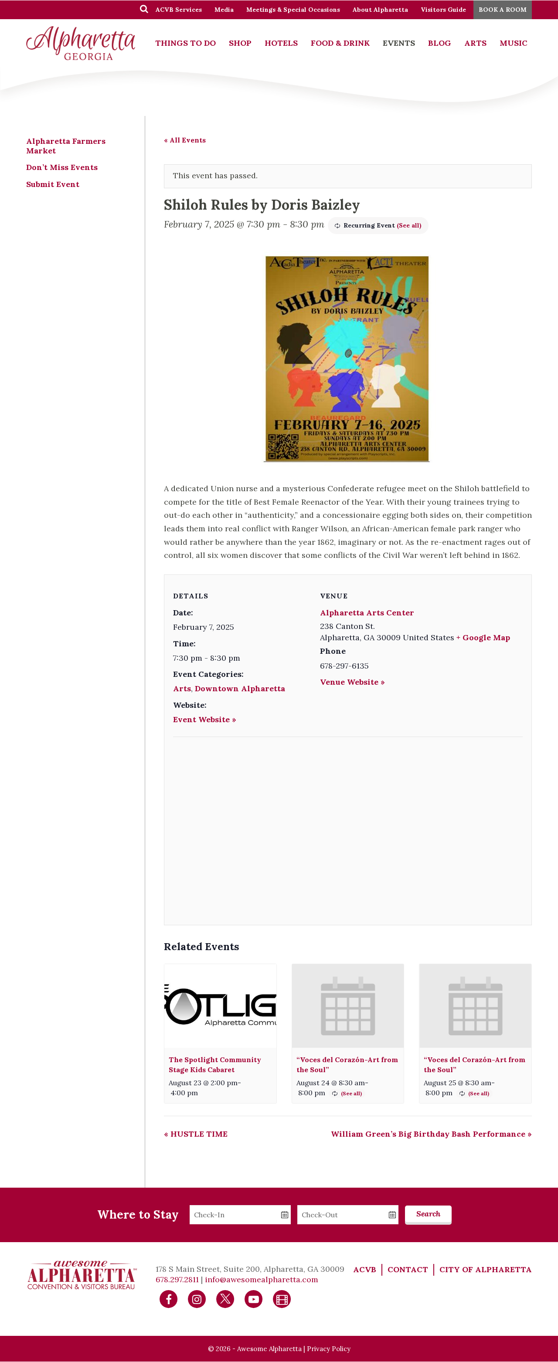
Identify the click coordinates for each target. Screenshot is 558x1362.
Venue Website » (352, 682)
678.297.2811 (177, 1279)
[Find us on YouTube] (254, 1299)
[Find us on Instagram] (197, 1299)
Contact (408, 1269)
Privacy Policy (328, 1349)
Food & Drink (340, 43)
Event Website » (204, 719)
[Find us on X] (225, 1299)
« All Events (185, 140)
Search (428, 1214)
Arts (475, 43)
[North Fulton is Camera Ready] (282, 1299)
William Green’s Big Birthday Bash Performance (431, 1134)
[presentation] (220, 1006)
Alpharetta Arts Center (367, 613)
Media (224, 10)
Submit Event (52, 184)
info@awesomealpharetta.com (261, 1279)
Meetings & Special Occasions (293, 10)
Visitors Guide (443, 10)
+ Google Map (483, 637)
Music (513, 43)
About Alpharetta (380, 10)
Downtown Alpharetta (240, 688)
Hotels (281, 43)
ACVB (364, 1269)
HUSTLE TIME (196, 1134)
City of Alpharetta (485, 1269)
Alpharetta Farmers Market (65, 146)
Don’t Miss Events (62, 167)
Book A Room (503, 10)
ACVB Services (179, 10)
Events (399, 43)
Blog (439, 43)
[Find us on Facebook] (169, 1299)
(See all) (409, 225)
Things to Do (185, 43)
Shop (240, 43)
